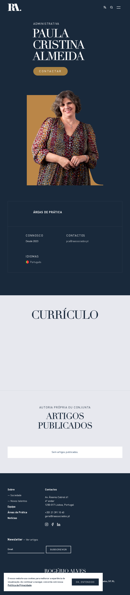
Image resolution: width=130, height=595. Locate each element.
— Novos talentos (17, 501)
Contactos (51, 490)
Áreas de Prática (17, 512)
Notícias (12, 518)
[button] (104, 7)
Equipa (11, 507)
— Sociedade (14, 495)
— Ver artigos (30, 540)
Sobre (11, 490)
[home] (14, 7)
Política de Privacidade (20, 585)
